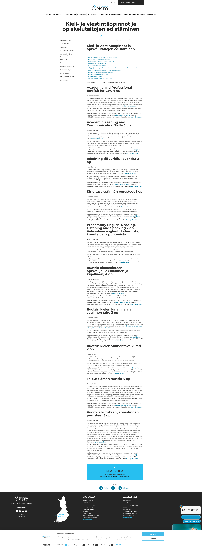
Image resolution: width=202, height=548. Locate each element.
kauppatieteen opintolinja (123, 405)
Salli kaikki (153, 534)
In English (114, 2)
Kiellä (152, 543)
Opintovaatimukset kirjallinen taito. (101, 328)
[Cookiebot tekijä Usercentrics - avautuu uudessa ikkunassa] (46, 545)
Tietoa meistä (92, 14)
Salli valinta (153, 538)
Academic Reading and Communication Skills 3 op (101, 61)
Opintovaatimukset (100, 442)
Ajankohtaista (57, 14)
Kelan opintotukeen (136, 117)
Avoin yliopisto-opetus (104, 40)
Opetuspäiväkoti (130, 14)
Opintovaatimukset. (130, 106)
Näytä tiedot (119, 545)
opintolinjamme (135, 150)
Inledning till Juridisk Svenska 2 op (97, 63)
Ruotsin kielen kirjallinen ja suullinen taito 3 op (100, 72)
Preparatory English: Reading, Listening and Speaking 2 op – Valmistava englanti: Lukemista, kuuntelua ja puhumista (112, 68)
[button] (17, 510)
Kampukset (141, 14)
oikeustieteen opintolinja (122, 115)
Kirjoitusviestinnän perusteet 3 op (97, 65)
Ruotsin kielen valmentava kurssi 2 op (98, 74)
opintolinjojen (135, 368)
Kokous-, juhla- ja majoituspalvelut (110, 14)
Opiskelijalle (81, 14)
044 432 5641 (107, 476)
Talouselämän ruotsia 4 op (95, 76)
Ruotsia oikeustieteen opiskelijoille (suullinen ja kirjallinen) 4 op (104, 70)
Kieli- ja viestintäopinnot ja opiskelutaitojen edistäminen (102, 57)
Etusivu (48, 14)
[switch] (83, 545)
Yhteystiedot (151, 14)
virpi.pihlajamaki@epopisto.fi (121, 476)
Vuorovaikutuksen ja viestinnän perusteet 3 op (100, 78)
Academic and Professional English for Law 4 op (100, 59)
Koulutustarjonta (70, 14)
